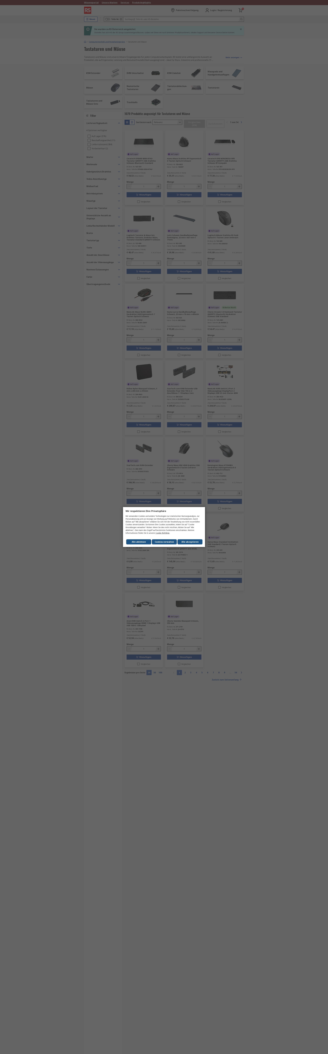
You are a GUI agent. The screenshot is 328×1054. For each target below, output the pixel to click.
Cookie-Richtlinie (162, 533)
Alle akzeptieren (190, 541)
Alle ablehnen (139, 541)
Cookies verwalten (164, 541)
